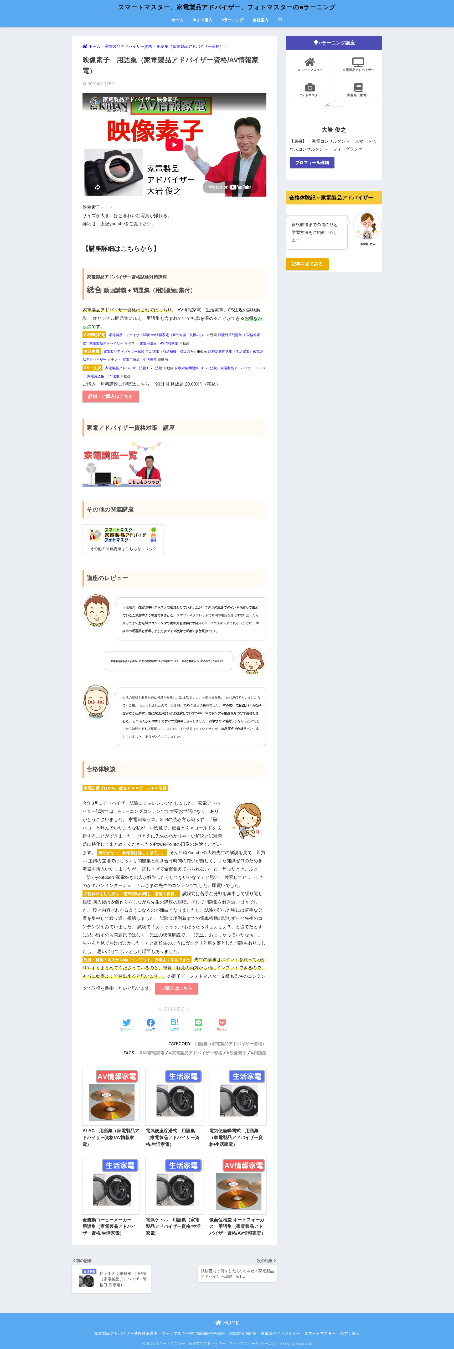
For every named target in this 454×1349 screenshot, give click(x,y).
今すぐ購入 (203, 20)
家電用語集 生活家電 (139, 360)
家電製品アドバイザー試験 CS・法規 (133, 368)
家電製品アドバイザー (358, 70)
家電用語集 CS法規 (103, 376)
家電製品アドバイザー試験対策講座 (125, 1333)
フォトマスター (310, 95)
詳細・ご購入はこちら (110, 396)
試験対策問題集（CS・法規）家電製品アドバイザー (215, 368)
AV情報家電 (153, 1052)
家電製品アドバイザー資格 (197, 1052)
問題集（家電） (358, 95)
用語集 (260, 1052)
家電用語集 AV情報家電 (159, 343)
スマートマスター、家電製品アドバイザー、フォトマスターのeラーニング (227, 7)
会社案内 (261, 20)
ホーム (178, 20)
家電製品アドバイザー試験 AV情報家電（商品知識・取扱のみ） (158, 335)
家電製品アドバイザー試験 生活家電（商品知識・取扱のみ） (150, 351)
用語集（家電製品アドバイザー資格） (230, 1043)
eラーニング (233, 20)
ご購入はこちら (176, 988)
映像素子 (238, 1052)
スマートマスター (310, 70)
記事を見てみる (307, 263)
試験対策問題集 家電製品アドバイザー (264, 1333)
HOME (230, 1322)
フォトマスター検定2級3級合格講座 (193, 1333)
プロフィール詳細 (312, 162)
